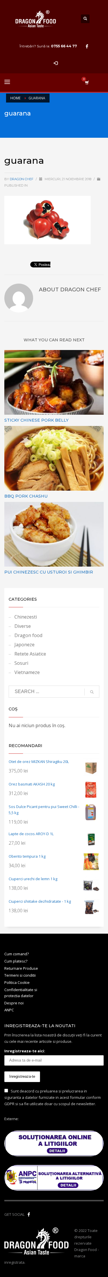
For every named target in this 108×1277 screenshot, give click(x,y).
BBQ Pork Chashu (26, 496)
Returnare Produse (21, 968)
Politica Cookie (17, 982)
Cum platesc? (15, 961)
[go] (91, 692)
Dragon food (28, 635)
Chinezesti (25, 617)
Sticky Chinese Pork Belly (36, 420)
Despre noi (14, 1003)
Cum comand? (16, 953)
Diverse (22, 626)
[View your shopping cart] (86, 82)
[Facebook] (87, 46)
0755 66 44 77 (64, 46)
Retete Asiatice (30, 654)
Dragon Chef (22, 179)
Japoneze (24, 644)
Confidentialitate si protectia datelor (20, 992)
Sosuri (21, 663)
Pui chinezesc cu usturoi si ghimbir (48, 572)
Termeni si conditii (20, 975)
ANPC (9, 1009)
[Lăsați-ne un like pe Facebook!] (28, 1214)
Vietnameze (27, 672)
